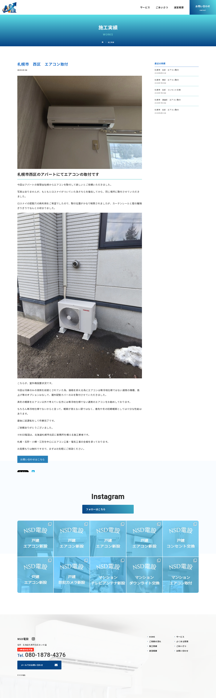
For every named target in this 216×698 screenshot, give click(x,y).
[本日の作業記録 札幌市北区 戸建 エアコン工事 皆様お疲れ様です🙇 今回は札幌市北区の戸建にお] (72, 538)
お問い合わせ (202, 6)
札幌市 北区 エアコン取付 (167, 70)
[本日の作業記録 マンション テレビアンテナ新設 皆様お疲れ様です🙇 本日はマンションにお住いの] (108, 575)
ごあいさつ (162, 7)
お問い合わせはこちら (32, 459)
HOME (152, 637)
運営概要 (179, 7)
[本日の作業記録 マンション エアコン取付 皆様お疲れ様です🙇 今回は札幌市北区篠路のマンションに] (181, 575)
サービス (145, 7)
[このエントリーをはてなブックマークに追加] (33, 471)
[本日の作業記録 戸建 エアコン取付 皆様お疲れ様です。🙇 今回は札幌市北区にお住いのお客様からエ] (108, 538)
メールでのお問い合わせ (32, 665)
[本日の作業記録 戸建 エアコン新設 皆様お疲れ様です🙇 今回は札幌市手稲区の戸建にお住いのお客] (144, 538)
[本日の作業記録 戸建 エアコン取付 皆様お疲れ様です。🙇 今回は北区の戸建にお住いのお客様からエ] (35, 538)
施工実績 (153, 646)
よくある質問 (182, 641)
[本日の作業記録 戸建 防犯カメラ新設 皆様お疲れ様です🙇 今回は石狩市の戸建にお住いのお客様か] (72, 575)
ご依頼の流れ (155, 641)
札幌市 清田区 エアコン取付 (168, 99)
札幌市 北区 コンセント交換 (168, 89)
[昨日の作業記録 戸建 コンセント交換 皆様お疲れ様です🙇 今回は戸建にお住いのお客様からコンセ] (181, 538)
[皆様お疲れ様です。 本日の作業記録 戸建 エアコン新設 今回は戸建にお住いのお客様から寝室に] (35, 575)
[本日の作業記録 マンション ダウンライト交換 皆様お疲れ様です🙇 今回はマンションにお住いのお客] (144, 575)
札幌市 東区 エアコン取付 (167, 80)
